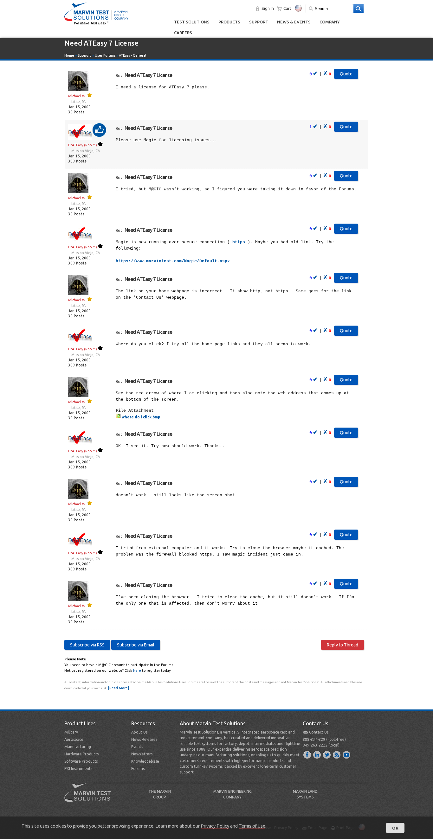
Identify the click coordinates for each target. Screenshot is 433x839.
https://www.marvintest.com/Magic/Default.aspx (173, 261)
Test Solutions (192, 22)
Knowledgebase (145, 761)
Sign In (268, 8)
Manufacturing (77, 747)
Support (258, 22)
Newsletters (141, 754)
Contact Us (318, 732)
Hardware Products (81, 754)
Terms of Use (252, 826)
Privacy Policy (215, 826)
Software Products (81, 761)
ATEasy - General (132, 55)
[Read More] (118, 688)
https (238, 242)
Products (229, 22)
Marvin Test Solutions (90, 797)
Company (330, 22)
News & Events (294, 22)
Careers (183, 32)
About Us (139, 732)
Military (71, 732)
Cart (287, 8)
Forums (138, 768)
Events (137, 747)
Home (69, 55)
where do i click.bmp (140, 417)
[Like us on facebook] (307, 754)
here (137, 670)
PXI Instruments (78, 768)
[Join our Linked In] (317, 754)
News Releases (144, 739)
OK (395, 828)
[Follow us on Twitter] (327, 754)
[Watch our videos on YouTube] (347, 754)
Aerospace (73, 739)
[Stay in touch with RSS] (337, 754)
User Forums (105, 55)
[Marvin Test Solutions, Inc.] (96, 25)
